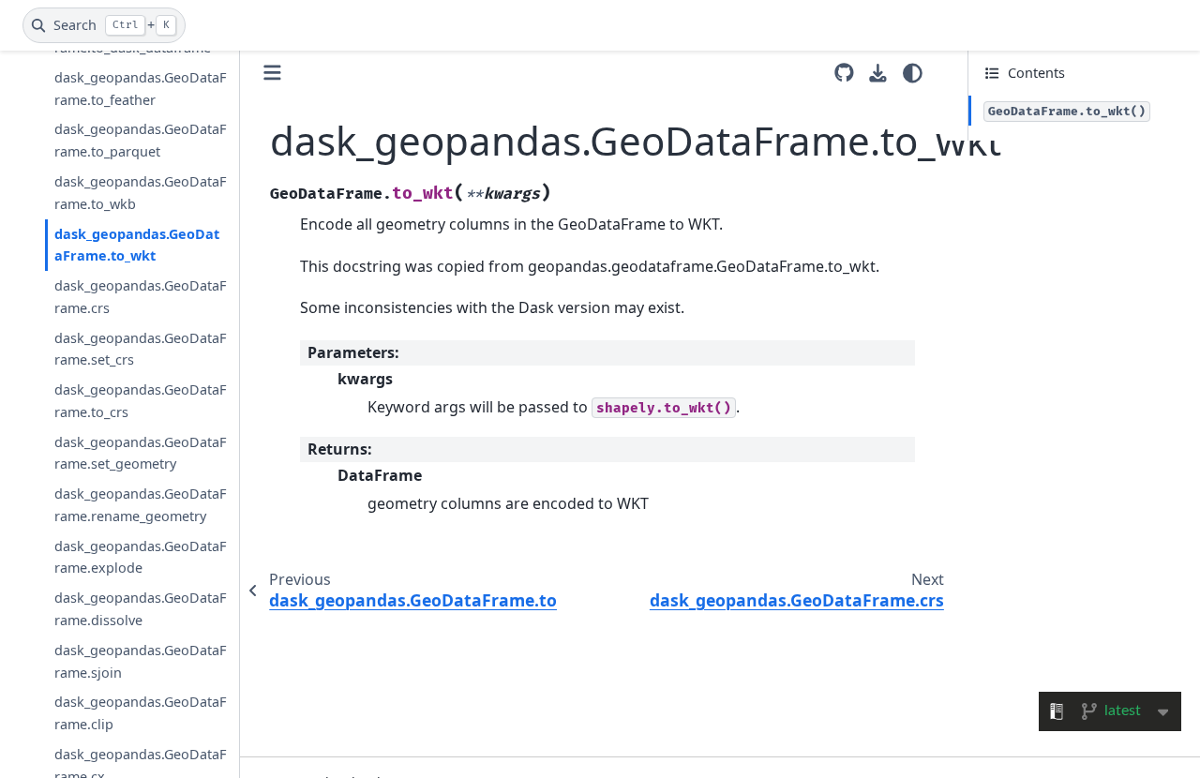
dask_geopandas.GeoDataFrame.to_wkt (136, 245)
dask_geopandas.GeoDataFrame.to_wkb (140, 192)
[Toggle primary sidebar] (272, 72)
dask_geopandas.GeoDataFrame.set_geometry (140, 453)
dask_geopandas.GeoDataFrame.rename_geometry (140, 505)
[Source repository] (844, 72)
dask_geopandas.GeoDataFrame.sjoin (140, 661)
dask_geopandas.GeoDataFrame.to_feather (140, 88)
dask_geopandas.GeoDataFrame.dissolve (140, 609)
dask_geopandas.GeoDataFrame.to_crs (140, 401)
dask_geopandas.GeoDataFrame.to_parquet (140, 140)
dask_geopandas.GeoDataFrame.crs (140, 297)
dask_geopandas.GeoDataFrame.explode (140, 557)
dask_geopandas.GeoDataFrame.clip (140, 713)
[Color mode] (912, 73)
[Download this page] (878, 73)
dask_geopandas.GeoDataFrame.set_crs (140, 349)
